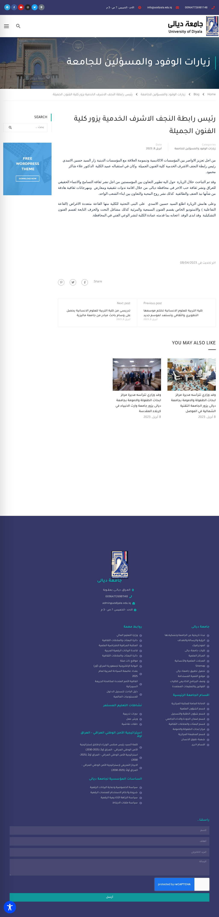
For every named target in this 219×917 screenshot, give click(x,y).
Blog (196, 95)
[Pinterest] (61, 282)
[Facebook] (84, 282)
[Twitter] (35, 7)
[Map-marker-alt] (41, 7)
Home (211, 95)
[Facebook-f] (14, 7)
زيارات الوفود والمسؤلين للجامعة (163, 95)
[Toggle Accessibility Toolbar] (9, 907)
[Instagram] (28, 7)
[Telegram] (7, 7)
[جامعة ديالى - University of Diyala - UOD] (192, 26)
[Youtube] (21, 7)
